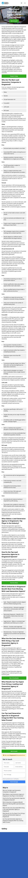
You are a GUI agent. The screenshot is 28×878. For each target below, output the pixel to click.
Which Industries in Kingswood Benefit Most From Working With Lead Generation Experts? (14, 803)
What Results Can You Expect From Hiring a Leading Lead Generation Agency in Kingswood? (14, 815)
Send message (14, 782)
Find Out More (14, 583)
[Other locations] (21, 3)
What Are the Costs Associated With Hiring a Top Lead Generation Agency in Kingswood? (14, 809)
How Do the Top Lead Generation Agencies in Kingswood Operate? (14, 799)
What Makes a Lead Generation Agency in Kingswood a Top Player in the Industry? (13, 795)
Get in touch (14, 21)
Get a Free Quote (14, 678)
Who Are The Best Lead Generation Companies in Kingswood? (12, 791)
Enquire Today (14, 76)
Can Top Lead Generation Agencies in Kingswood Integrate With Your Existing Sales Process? (13, 820)
